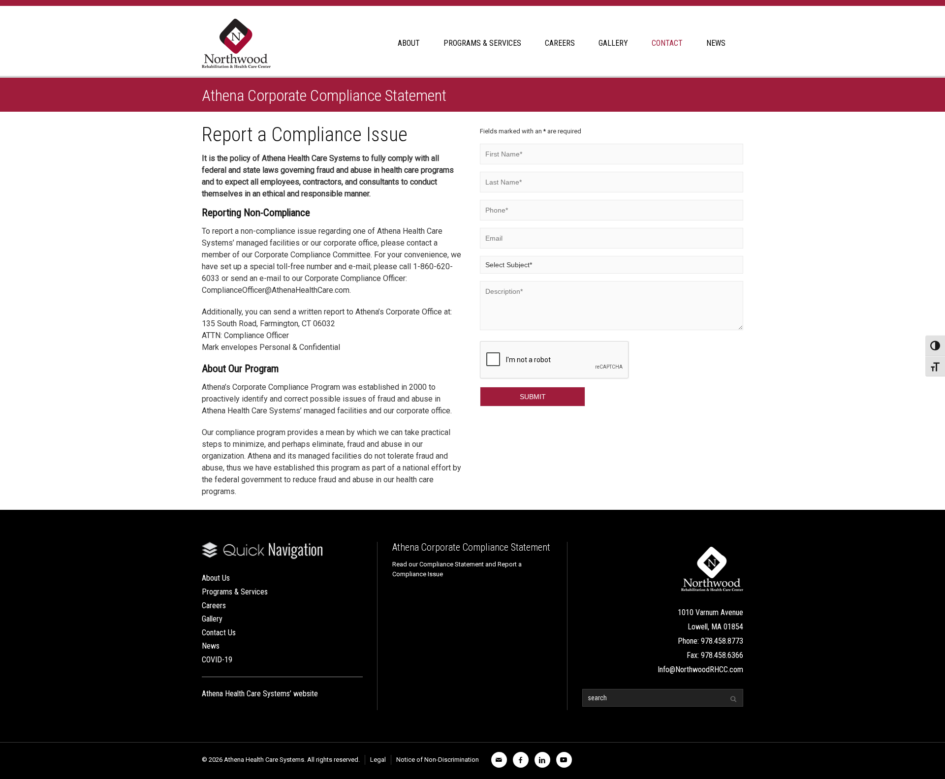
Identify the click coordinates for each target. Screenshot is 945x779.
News (211, 646)
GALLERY (613, 43)
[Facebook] (521, 760)
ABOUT (409, 43)
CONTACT (667, 43)
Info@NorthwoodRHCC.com (700, 669)
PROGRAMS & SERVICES (482, 43)
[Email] (499, 760)
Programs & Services (235, 591)
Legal (378, 759)
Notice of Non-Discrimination (437, 759)
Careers (214, 605)
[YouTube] (564, 760)
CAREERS (560, 43)
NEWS (715, 43)
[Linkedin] (542, 760)
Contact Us (219, 632)
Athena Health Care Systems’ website (260, 693)
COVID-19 (217, 659)
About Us (216, 578)
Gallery (212, 618)
